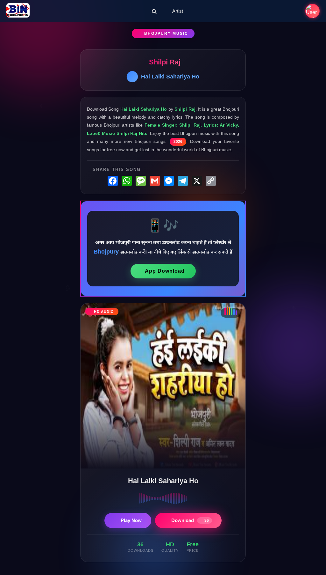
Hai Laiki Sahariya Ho (170, 76)
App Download (165, 271)
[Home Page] (18, 11)
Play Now (131, 520)
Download (190, 520)
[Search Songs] (154, 11)
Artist (177, 11)
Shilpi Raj (165, 62)
